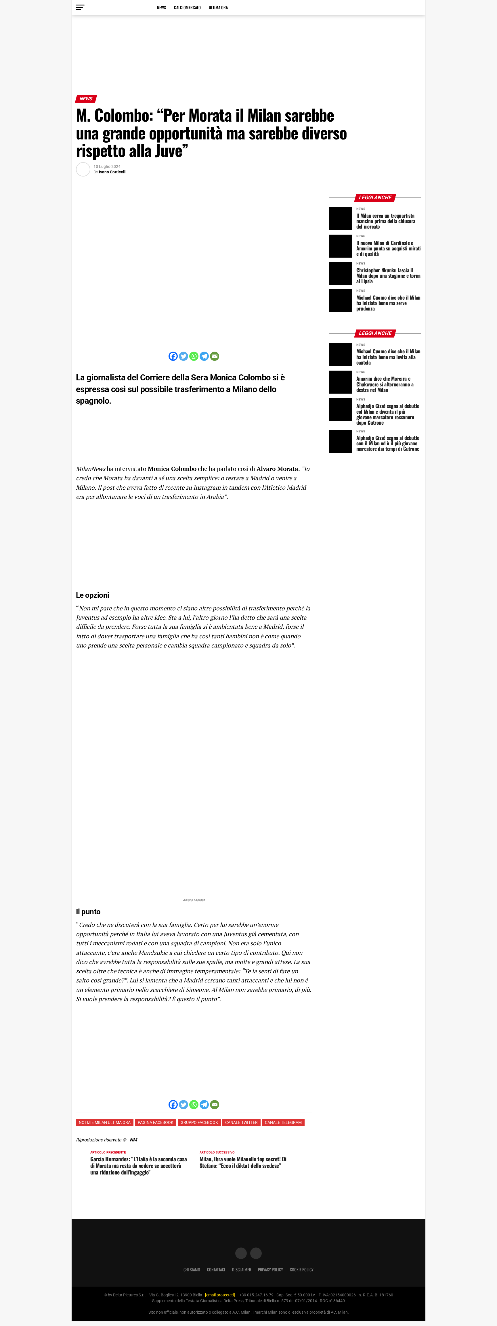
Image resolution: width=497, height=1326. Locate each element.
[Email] (214, 356)
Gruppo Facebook (199, 1122)
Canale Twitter (241, 1122)
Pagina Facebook (155, 1122)
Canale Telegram (283, 1122)
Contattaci (216, 1269)
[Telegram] (204, 356)
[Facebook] (173, 356)
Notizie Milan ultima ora (105, 1122)
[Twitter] (183, 356)
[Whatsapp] (193, 356)
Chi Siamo (191, 1269)
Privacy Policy (270, 1269)
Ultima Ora (218, 7)
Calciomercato (187, 7)
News (161, 7)
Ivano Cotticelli (113, 172)
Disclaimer (241, 1269)
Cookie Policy (302, 1269)
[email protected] (220, 1295)
